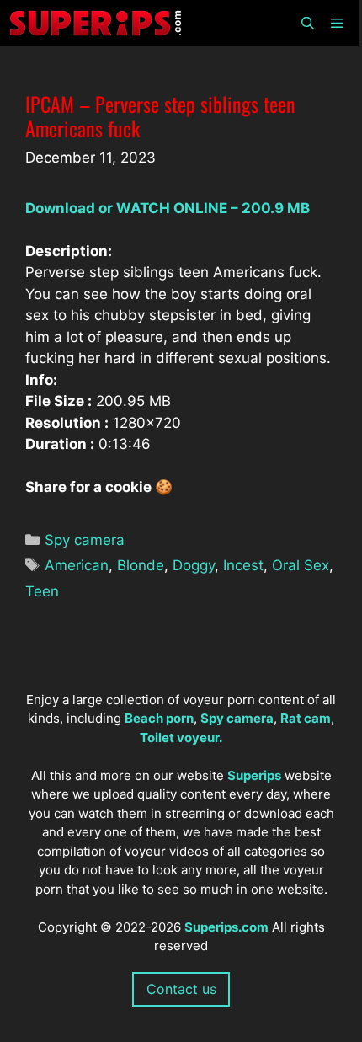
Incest (243, 565)
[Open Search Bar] (307, 23)
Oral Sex (300, 565)
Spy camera (85, 540)
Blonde (140, 565)
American (77, 565)
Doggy (194, 565)
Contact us (181, 989)
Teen (42, 591)
